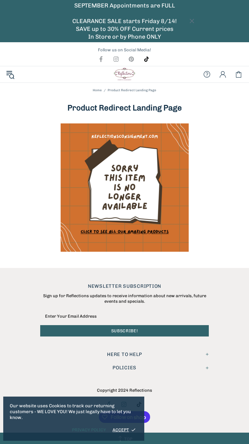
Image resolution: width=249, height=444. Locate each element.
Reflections (124, 74)
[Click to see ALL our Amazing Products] (124, 187)
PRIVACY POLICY (89, 429)
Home (97, 90)
